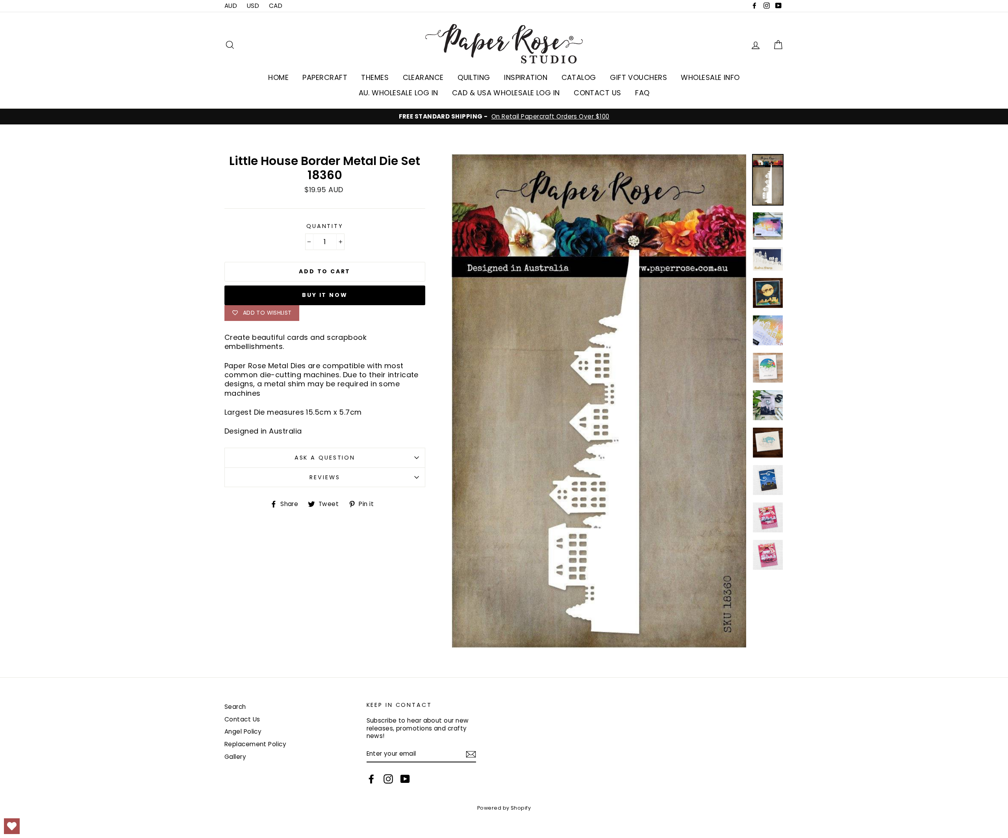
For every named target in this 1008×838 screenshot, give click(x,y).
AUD (230, 6)
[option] (504, 117)
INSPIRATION (525, 77)
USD (253, 6)
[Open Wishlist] (12, 826)
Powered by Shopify (504, 808)
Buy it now (324, 295)
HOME (278, 77)
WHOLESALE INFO (710, 77)
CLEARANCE (423, 77)
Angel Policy (242, 731)
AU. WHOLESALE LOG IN (398, 93)
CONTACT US (597, 93)
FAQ (642, 93)
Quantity (324, 226)
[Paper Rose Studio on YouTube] (405, 779)
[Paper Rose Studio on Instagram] (388, 779)
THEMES (375, 77)
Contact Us (242, 719)
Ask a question (325, 458)
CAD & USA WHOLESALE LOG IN (506, 93)
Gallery (235, 757)
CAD (275, 6)
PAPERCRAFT (324, 77)
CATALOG (578, 77)
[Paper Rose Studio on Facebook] (371, 779)
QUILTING (474, 77)
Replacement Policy (255, 744)
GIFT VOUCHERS (638, 77)
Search (235, 707)
